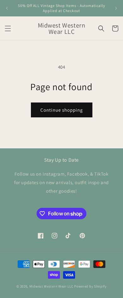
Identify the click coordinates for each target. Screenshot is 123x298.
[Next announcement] (116, 8)
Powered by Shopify (90, 286)
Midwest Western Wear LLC (51, 286)
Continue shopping (61, 110)
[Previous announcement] (7, 8)
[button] (8, 28)
